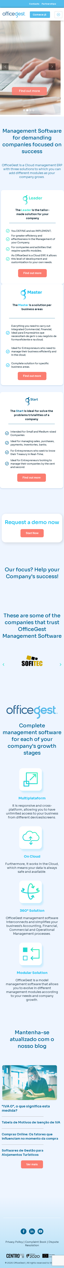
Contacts (34, 4)
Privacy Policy (14, 1241)
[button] (3, 664)
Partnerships (49, 4)
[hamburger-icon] (58, 14)
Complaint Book (35, 1241)
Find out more (30, 91)
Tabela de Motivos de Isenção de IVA (31, 1122)
